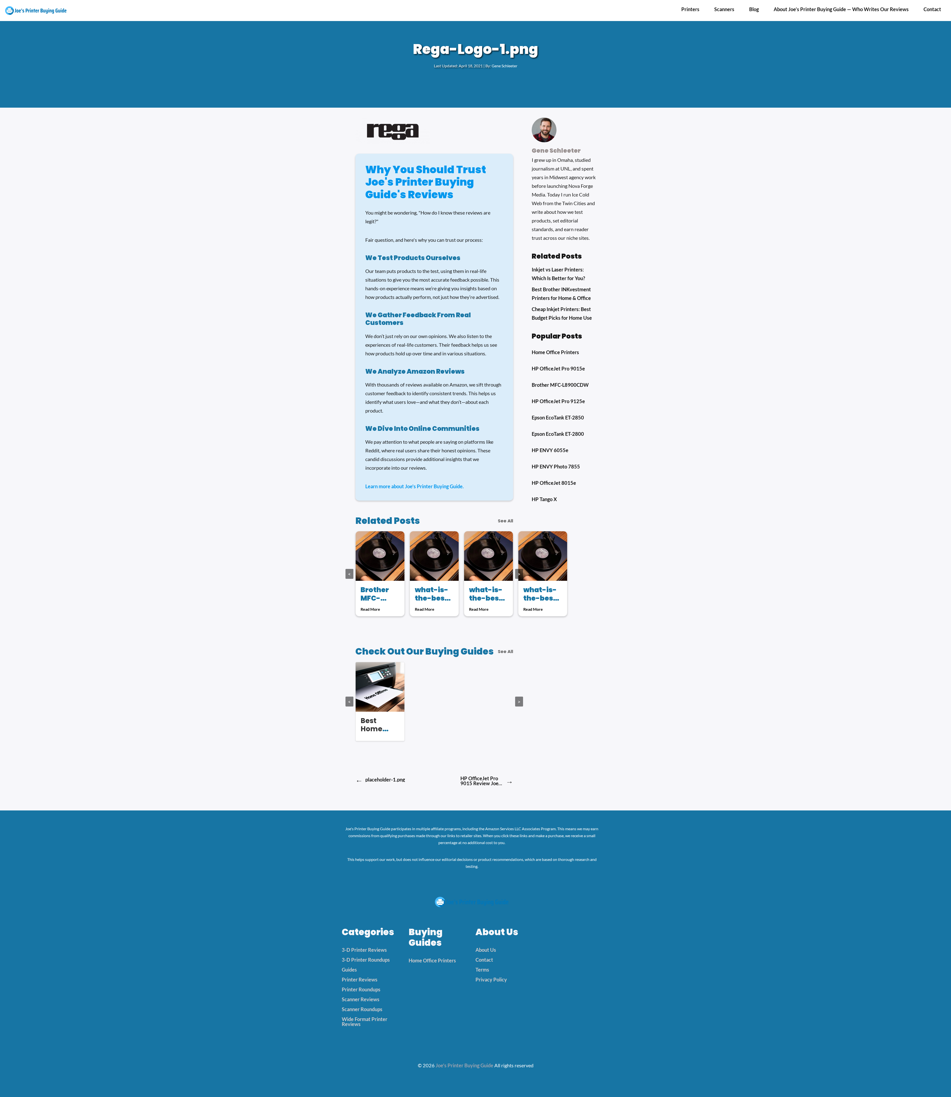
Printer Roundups (361, 989)
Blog (754, 9)
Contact (932, 9)
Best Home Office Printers (375, 733)
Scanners (724, 9)
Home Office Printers (432, 960)
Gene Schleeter (504, 65)
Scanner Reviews (360, 999)
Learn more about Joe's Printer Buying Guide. (414, 486)
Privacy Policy (491, 979)
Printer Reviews (359, 979)
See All (505, 521)
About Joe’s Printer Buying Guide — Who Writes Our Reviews (841, 9)
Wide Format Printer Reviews (364, 1021)
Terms (482, 969)
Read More (370, 609)
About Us (486, 949)
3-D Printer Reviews (364, 949)
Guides (349, 969)
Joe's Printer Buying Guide (464, 1065)
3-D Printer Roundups (366, 959)
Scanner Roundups (362, 1009)
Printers (690, 9)
